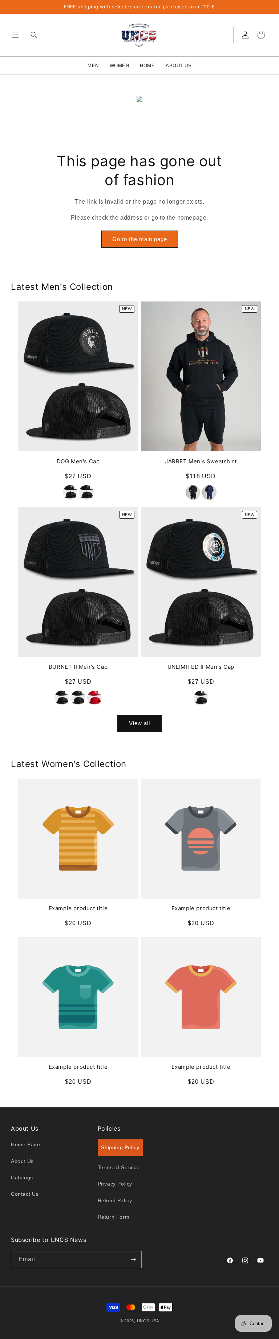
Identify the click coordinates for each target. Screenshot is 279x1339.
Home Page (25, 1144)
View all (139, 723)
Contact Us (25, 1194)
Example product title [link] (78, 908)
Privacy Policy (115, 1184)
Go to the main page (139, 239)
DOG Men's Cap (78, 461)
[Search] (32, 35)
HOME (147, 65)
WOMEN (119, 65)
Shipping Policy (120, 1147)
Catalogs (22, 1177)
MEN (93, 65)
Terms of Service (119, 1167)
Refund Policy (115, 1200)
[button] (15, 35)
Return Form (114, 1217)
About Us (22, 1161)
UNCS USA (148, 1321)
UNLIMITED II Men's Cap (200, 666)
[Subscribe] (133, 1259)
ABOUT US (178, 65)
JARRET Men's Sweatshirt (201, 461)
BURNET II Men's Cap (78, 666)
